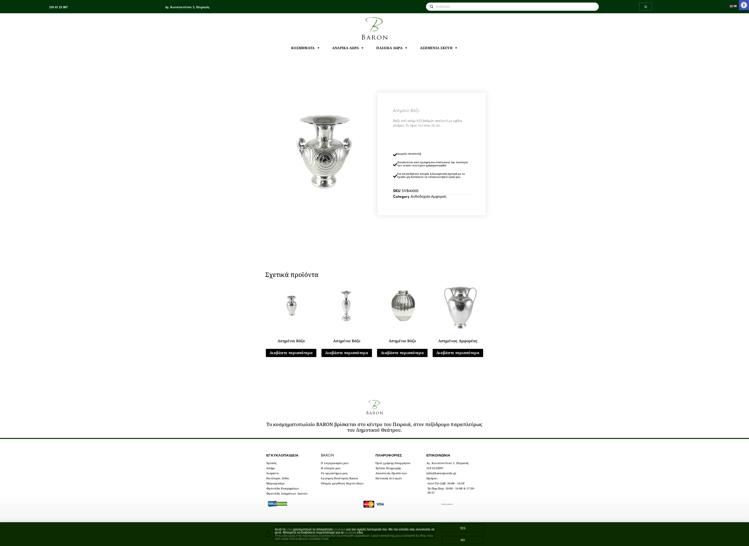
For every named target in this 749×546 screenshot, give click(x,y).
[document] (374, 273)
